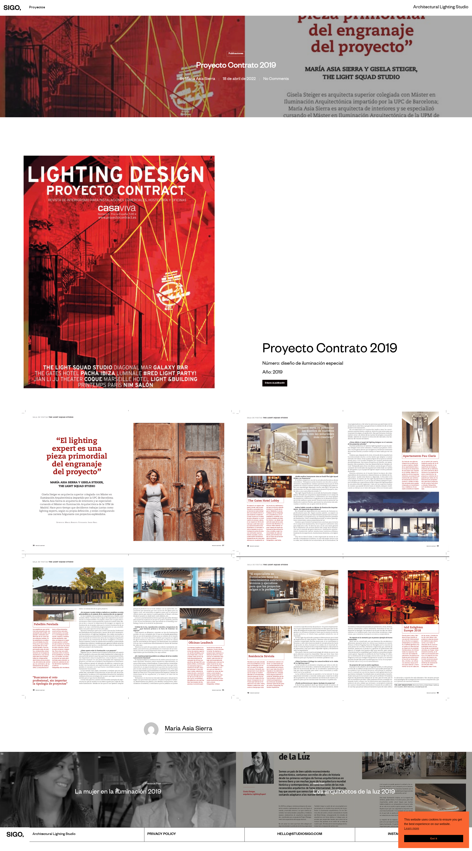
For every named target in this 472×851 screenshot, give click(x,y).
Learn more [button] (411, 828)
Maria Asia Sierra (200, 79)
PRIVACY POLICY (161, 834)
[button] (274, 383)
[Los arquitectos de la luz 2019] (354, 789)
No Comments (276, 79)
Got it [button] (433, 838)
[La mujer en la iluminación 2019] (118, 789)
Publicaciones (236, 53)
